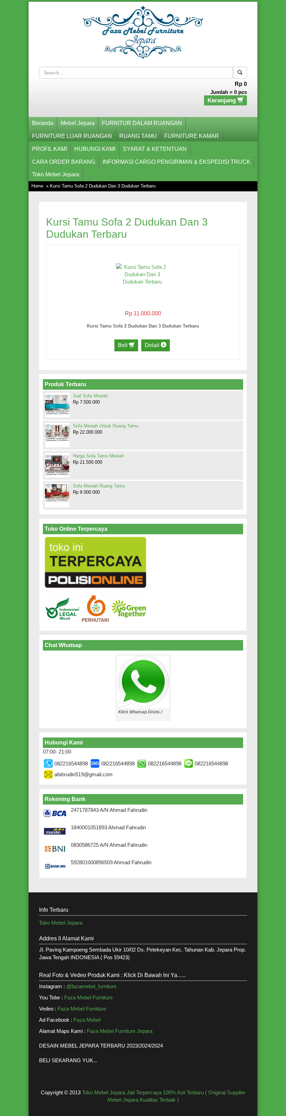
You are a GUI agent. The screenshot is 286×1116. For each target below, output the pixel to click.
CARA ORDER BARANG (63, 162)
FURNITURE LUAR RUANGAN (72, 136)
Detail (153, 345)
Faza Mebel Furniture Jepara (119, 1031)
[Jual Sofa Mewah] (57, 404)
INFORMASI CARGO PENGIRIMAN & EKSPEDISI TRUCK (176, 162)
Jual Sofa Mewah (90, 395)
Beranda (42, 123)
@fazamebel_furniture (91, 986)
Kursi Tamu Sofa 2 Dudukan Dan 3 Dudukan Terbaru (143, 326)
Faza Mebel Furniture (88, 997)
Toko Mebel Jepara (55, 174)
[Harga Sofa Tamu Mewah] (57, 465)
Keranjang (223, 100)
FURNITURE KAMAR (191, 136)
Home (37, 186)
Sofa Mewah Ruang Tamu (99, 486)
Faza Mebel (88, 1020)
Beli (123, 345)
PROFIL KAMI (49, 149)
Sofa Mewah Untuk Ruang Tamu (105, 425)
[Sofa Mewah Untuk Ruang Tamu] (57, 432)
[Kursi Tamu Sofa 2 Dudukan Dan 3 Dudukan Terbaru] (142, 274)
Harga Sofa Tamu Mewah (98, 455)
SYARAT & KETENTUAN (155, 149)
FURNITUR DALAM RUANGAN (142, 123)
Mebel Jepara (78, 123)
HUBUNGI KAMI (94, 149)
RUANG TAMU (138, 136)
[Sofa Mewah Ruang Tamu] (57, 492)
